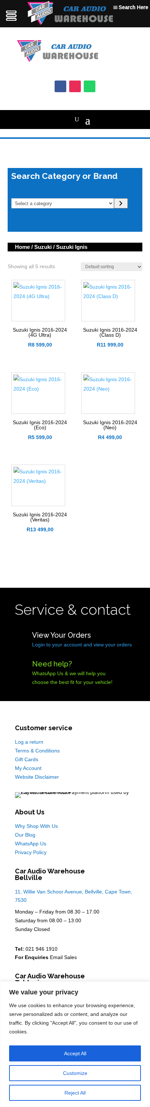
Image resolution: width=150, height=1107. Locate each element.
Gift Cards (26, 759)
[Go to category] (120, 203)
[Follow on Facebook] (60, 86)
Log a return (29, 742)
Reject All (75, 1093)
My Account (28, 768)
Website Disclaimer (37, 777)
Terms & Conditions (37, 751)
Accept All (75, 1053)
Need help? (52, 664)
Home (22, 247)
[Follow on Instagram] (75, 86)
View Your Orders (61, 635)
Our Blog (25, 835)
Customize (75, 1073)
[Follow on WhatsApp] (89, 86)
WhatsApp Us (30, 843)
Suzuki (43, 247)
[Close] (142, 987)
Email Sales (63, 957)
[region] (75, 1044)
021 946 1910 (41, 949)
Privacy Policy (31, 852)
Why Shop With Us (36, 826)
